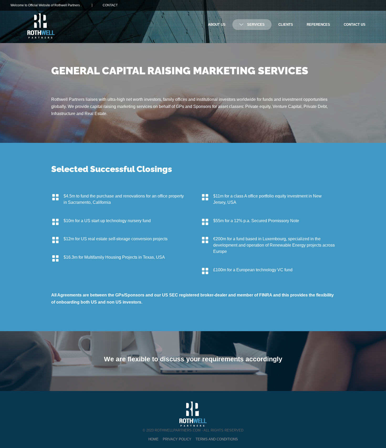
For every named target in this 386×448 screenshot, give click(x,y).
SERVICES (256, 25)
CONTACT (110, 5)
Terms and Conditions (217, 439)
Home (153, 439)
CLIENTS (285, 25)
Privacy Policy (177, 439)
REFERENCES (318, 25)
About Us (217, 25)
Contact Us (355, 25)
